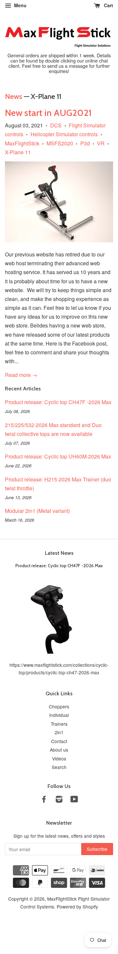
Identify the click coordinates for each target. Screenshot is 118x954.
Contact (59, 741)
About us (59, 749)
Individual (59, 715)
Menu (20, 5)
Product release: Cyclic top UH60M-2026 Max (58, 456)
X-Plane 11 (18, 152)
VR (101, 143)
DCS (56, 125)
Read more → (21, 375)
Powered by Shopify (77, 906)
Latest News (59, 553)
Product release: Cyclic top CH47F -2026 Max (58, 402)
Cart (108, 5)
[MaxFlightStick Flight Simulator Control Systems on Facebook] (44, 800)
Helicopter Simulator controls (64, 134)
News (13, 96)
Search (59, 767)
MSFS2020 (60, 143)
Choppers (59, 706)
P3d (85, 143)
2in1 (59, 732)
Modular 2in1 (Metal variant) (37, 510)
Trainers (59, 723)
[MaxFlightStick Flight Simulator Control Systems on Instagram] (59, 800)
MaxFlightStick (22, 143)
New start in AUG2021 (48, 112)
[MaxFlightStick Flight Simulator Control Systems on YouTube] (74, 800)
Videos (59, 758)
